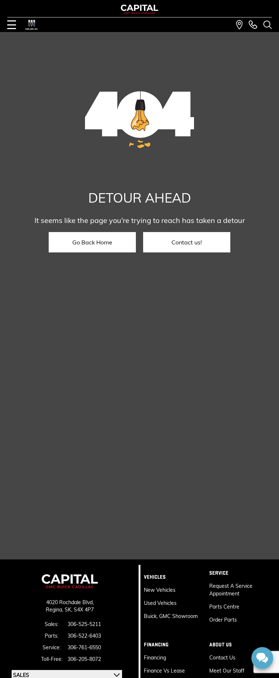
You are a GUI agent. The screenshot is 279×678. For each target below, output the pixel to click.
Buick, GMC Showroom (171, 616)
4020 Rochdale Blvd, (70, 602)
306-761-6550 (84, 647)
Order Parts (223, 620)
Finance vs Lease (164, 670)
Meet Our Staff (226, 670)
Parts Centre (224, 606)
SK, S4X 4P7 (79, 609)
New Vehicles (159, 590)
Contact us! (186, 242)
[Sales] (252, 24)
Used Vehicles (160, 603)
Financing (155, 657)
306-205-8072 (84, 659)
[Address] (239, 24)
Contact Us (222, 657)
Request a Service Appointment (230, 590)
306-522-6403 (84, 636)
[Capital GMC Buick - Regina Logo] (140, 9)
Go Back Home (92, 242)
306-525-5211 (84, 624)
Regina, (55, 609)
